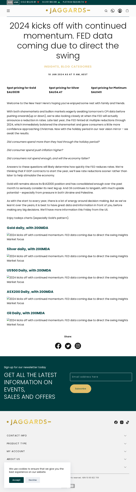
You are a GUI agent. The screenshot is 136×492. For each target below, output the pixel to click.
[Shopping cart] (127, 11)
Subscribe (80, 388)
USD (16, 2)
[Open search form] (106, 11)
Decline (33, 480)
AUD (10, 2)
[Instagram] (121, 422)
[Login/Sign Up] (120, 11)
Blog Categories (76, 66)
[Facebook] (58, 346)
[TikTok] (127, 422)
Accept (16, 480)
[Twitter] (68, 346)
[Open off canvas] (8, 10)
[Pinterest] (78, 346)
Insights (51, 66)
